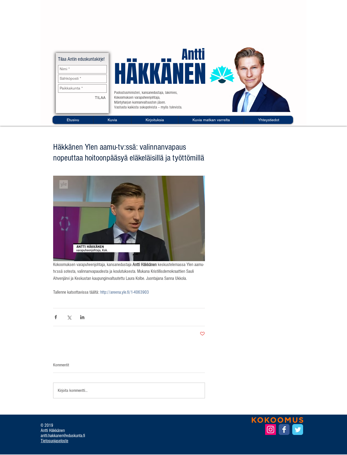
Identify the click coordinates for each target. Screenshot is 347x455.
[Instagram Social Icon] (270, 429)
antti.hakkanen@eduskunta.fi (63, 435)
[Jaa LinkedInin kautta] (82, 317)
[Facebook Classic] (284, 429)
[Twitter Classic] (297, 429)
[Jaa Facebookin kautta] (55, 317)
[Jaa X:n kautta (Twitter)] (69, 317)
